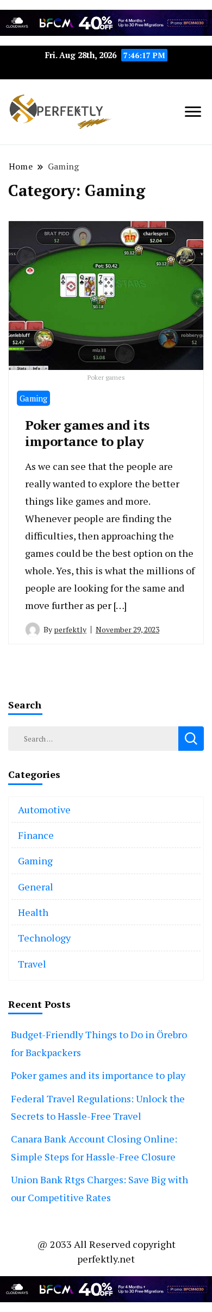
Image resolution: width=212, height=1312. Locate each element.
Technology (44, 937)
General (35, 886)
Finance (36, 835)
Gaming (33, 398)
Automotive (44, 809)
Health (33, 912)
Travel (32, 963)
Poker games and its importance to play (87, 433)
